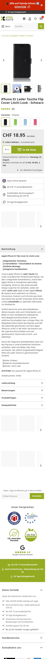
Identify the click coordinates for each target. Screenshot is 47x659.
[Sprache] (24, 18)
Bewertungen (8, 390)
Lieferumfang (8, 383)
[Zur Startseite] (7, 18)
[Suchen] (41, 26)
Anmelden (37, 496)
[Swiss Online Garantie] (14, 518)
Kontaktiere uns (11, 647)
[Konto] (29, 18)
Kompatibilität (9, 405)
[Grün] (15, 122)
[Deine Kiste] (41, 18)
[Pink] (35, 122)
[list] (22, 60)
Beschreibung (8, 249)
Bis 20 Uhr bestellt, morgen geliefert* (22, 629)
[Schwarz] (5, 122)
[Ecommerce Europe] (30, 518)
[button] (5, 26)
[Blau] (25, 122)
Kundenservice (10, 637)
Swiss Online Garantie (16, 180)
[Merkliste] (35, 18)
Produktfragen (9, 397)
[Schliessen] (41, 5)
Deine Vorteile (10, 590)
